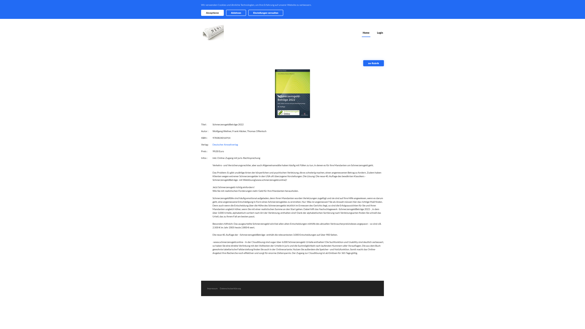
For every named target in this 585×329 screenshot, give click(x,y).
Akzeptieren (212, 12)
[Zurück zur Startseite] (212, 32)
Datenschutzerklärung (230, 288)
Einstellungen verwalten (265, 12)
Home (366, 32)
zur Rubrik (373, 63)
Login (380, 32)
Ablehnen (236, 12)
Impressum (212, 288)
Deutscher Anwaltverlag (225, 144)
